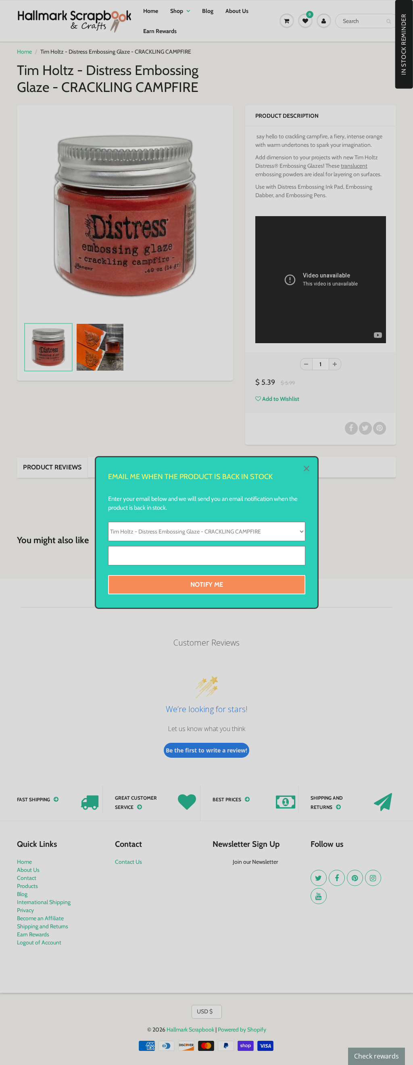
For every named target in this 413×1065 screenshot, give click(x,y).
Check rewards (376, 1056)
